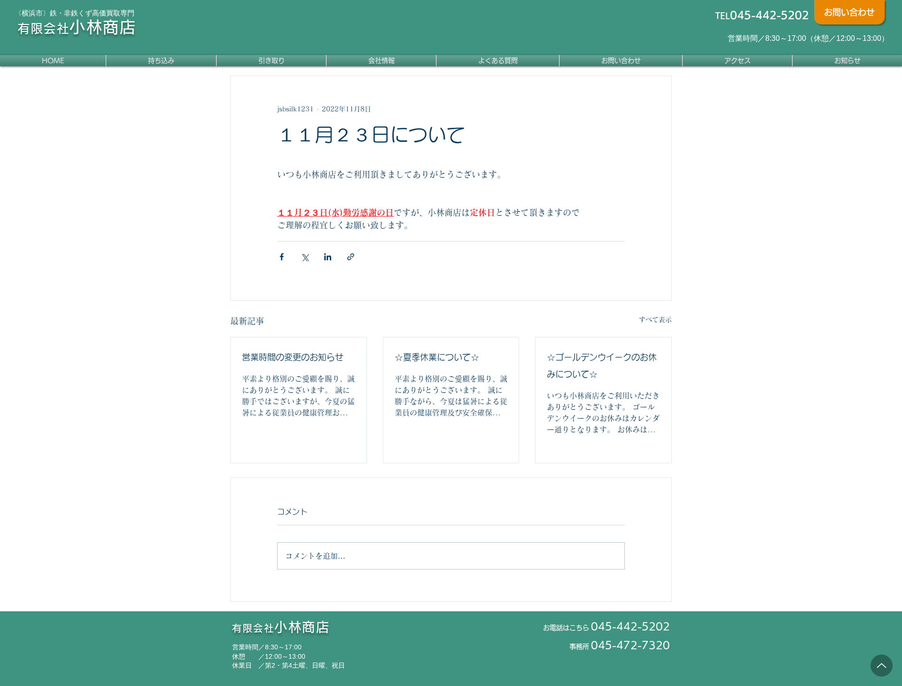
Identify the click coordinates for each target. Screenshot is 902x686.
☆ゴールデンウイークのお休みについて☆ (602, 365)
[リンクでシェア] (350, 256)
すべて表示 (655, 319)
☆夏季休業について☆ (437, 357)
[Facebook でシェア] (281, 256)
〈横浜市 (29, 13)
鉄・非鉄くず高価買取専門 (92, 13)
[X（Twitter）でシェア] (304, 256)
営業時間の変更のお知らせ (292, 357)
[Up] (882, 666)
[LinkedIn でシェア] (327, 256)
